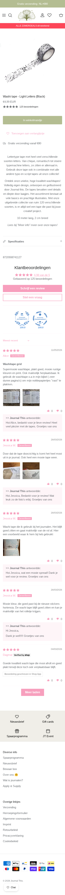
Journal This (17, 881)
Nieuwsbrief (10, 763)
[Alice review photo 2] (31, 397)
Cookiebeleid (10, 841)
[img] (11, 350)
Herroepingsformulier (15, 813)
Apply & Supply (12, 785)
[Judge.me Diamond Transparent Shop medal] (40, 318)
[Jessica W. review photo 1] (11, 470)
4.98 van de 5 (42, 274)
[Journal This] (27, 15)
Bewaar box (10, 768)
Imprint (7, 824)
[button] (48, 410)
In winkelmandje (32, 120)
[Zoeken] (12, 15)
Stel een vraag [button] (32, 297)
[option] (32, 60)
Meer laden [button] (32, 692)
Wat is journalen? (13, 780)
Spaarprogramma (13, 757)
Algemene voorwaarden (17, 818)
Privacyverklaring (13, 835)
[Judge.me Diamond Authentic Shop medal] (22, 318)
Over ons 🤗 (10, 774)
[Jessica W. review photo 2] (31, 470)
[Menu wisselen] (4, 15)
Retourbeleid (10, 829)
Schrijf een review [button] (32, 288)
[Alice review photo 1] (11, 397)
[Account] (42, 15)
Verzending (9, 807)
